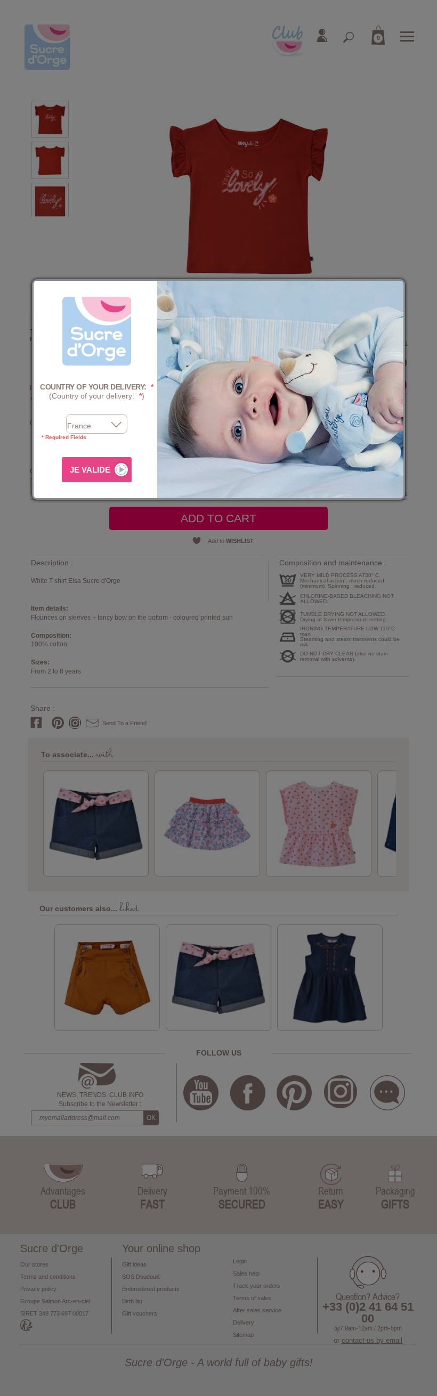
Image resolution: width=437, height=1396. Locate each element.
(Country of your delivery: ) (96, 391)
